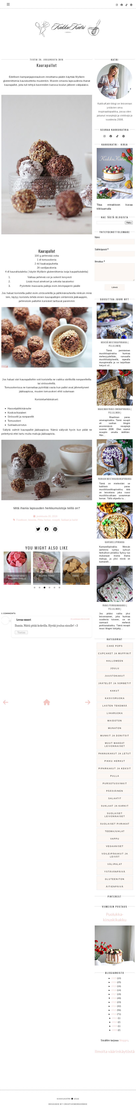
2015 (114, 1002)
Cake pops (115, 646)
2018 (114, 990)
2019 (114, 986)
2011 (115, 1018)
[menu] (8, 4)
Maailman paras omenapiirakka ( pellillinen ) (114, 410)
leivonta (32, 520)
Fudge (76, 575)
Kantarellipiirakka (115, 542)
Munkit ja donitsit (114, 736)
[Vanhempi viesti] (87, 702)
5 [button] (54, 587)
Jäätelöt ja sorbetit (114, 683)
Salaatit (114, 798)
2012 (114, 1014)
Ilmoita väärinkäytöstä (115, 1051)
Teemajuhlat (115, 831)
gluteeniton (115, 879)
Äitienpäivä (115, 886)
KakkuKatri (64, 1099)
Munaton (115, 728)
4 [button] (49, 587)
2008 (115, 1030)
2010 (115, 1022)
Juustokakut (115, 676)
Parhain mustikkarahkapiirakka (115, 478)
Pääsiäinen (114, 791)
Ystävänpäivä (114, 872)
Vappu (114, 839)
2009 (115, 1026)
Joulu (114, 668)
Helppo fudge (47, 575)
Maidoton (114, 721)
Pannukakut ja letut (115, 753)
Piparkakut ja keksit (115, 768)
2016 (114, 998)
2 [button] (39, 587)
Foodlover (21, 520)
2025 (114, 978)
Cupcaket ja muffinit (114, 653)
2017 (114, 994)
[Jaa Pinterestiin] (55, 529)
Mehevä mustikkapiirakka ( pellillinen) (115, 343)
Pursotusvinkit (115, 783)
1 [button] (34, 587)
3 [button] (44, 587)
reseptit (56, 520)
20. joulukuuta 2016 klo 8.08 (80, 619)
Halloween (114, 661)
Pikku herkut (44, 520)
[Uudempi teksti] (5, 702)
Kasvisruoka (115, 698)
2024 (114, 982)
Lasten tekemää (114, 706)
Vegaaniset (115, 846)
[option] (17, 568)
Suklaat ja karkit (69, 520)
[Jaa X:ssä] (38, 529)
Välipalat (114, 864)
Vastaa (21, 632)
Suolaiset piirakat (115, 824)
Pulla (114, 776)
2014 (114, 1006)
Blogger (123, 1040)
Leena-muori (23, 619)
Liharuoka (115, 713)
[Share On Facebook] (46, 529)
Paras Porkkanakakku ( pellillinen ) (114, 606)
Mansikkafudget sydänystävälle (17, 577)
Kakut (114, 691)
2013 (114, 1010)
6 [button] (59, 587)
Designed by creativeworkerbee (68, 1104)
